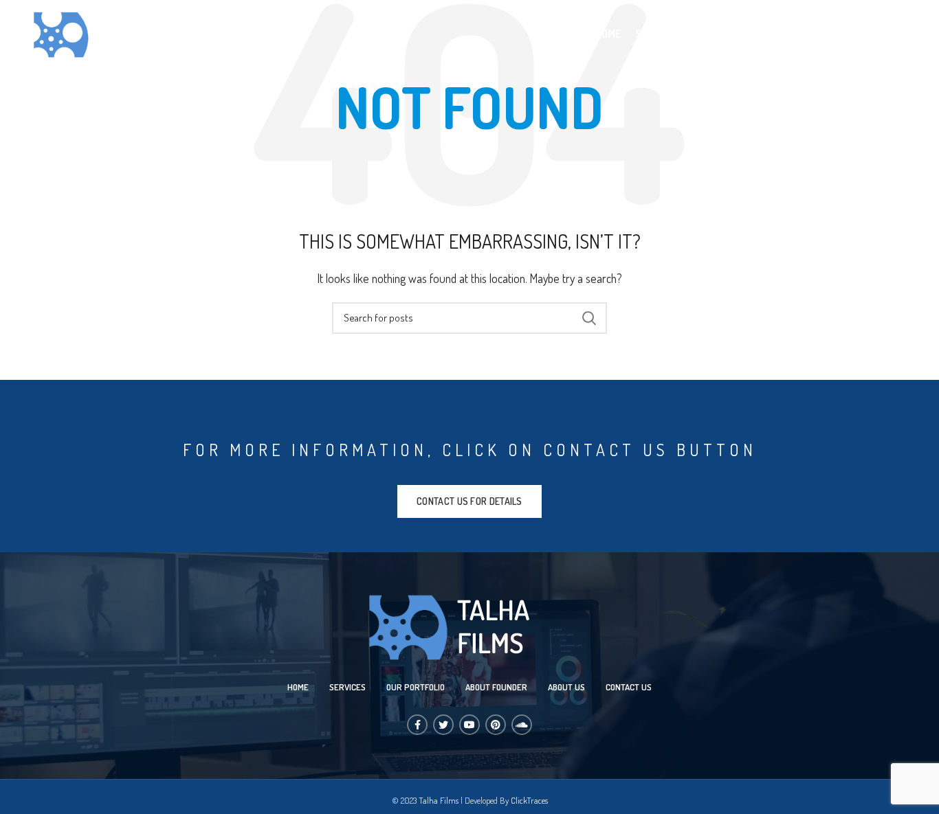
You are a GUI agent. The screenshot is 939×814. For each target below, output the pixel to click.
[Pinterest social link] (495, 724)
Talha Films (439, 800)
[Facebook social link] (417, 724)
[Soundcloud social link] (521, 724)
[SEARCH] (588, 318)
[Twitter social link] (443, 724)
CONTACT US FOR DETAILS (469, 501)
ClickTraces (529, 800)
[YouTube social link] (469, 724)
